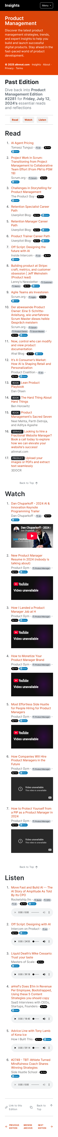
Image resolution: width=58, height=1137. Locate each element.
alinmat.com (22, 64)
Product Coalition (23, 372)
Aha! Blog (17, 353)
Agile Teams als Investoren (29, 292)
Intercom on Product (25, 929)
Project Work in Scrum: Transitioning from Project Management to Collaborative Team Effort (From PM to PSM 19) (32, 165)
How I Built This (22, 1039)
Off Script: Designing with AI (31, 924)
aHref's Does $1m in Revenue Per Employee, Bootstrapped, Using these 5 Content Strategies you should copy (31, 992)
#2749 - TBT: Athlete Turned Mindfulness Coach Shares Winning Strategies (30, 1063)
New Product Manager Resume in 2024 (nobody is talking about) (30, 559)
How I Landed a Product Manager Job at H (28, 609)
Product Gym (20, 568)
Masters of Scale (22, 962)
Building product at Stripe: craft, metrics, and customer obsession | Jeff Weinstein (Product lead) (31, 271)
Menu (45, 5)
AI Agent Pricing (22, 143)
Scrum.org (18, 178)
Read (15, 119)
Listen (42, 119)
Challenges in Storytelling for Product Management (31, 190)
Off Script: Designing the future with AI (28, 249)
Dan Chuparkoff (22, 516)
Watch (28, 119)
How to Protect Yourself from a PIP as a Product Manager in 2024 (32, 812)
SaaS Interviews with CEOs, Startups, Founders (30, 1004)
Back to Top (27, 482)
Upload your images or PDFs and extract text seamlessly (30, 462)
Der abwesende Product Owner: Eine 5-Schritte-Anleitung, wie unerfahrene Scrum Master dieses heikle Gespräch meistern (30, 314)
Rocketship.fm (21, 899)
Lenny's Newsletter (24, 282)
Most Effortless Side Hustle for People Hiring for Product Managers (31, 708)
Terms (19, 68)
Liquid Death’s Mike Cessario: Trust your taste (31, 955)
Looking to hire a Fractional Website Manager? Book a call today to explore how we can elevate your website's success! (31, 439)
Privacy (9, 68)
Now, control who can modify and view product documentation (31, 345)
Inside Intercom (22, 255)
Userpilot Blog (21, 215)
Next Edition (42, 1126)
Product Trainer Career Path (30, 236)
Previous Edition (14, 1126)
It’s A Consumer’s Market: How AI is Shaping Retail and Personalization (31, 364)
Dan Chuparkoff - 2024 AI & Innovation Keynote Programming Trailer (30, 507)
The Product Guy (22, 196)
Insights (12, 5)
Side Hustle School (24, 1072)
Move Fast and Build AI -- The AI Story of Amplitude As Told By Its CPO (32, 891)
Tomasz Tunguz (22, 147)
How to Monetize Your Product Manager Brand (27, 658)
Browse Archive (28, 1126)
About (46, 64)
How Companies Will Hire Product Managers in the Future (28, 760)
